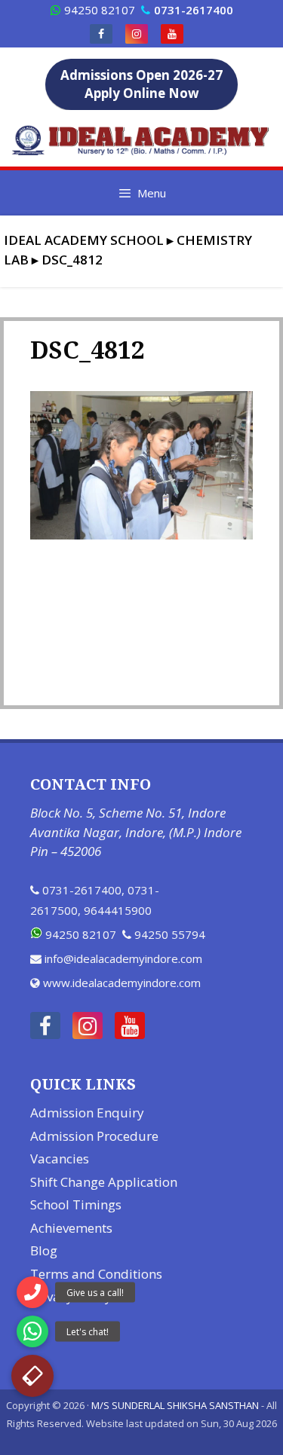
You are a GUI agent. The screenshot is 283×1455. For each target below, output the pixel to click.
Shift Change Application (103, 1182)
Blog (43, 1250)
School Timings (76, 1204)
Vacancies (59, 1158)
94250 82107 (99, 9)
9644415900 (118, 910)
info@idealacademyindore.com (123, 958)
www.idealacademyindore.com (122, 982)
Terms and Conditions (96, 1273)
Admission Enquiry (87, 1112)
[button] (32, 1376)
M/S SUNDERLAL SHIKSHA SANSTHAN (175, 1405)
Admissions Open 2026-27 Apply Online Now (141, 84)
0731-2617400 (82, 889)
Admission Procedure (94, 1136)
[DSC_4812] (141, 535)
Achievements (71, 1227)
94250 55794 (169, 934)
